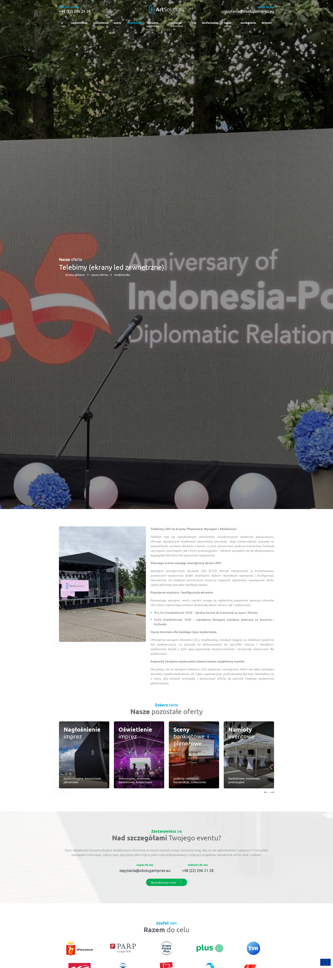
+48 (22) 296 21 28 (75, 11)
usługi (227, 24)
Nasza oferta (99, 274)
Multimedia (122, 274)
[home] (166, 9)
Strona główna (75, 274)
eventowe (177, 24)
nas (63, 24)
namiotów (153, 24)
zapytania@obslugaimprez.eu (248, 11)
